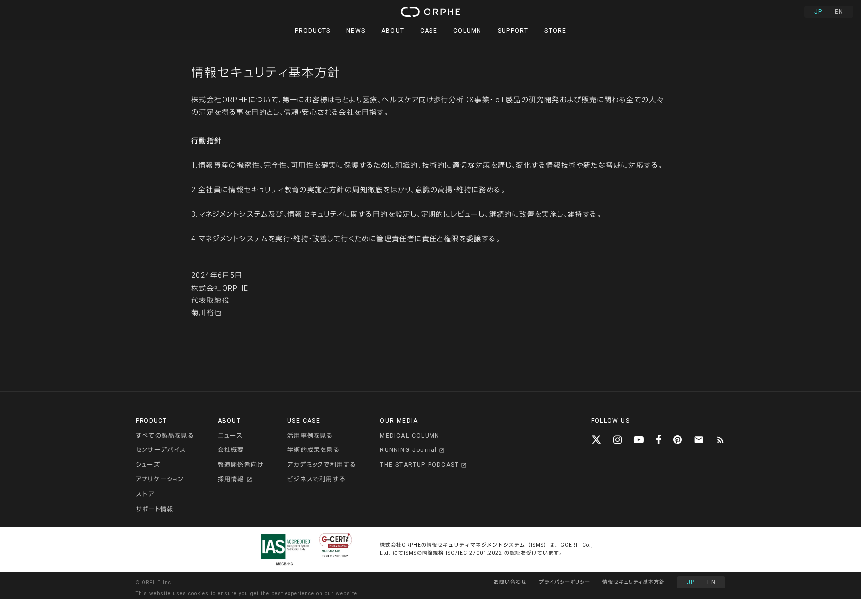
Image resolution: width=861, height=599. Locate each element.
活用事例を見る (309, 435)
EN (839, 11)
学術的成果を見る (313, 450)
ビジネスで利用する (316, 479)
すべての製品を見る (165, 435)
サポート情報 (154, 509)
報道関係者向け (241, 464)
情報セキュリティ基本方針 (633, 582)
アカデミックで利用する (321, 464)
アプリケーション (160, 479)
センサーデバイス (161, 450)
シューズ (148, 464)
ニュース (230, 435)
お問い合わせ (510, 582)
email (699, 440)
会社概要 (231, 450)
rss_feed (720, 440)
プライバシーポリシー (564, 582)
